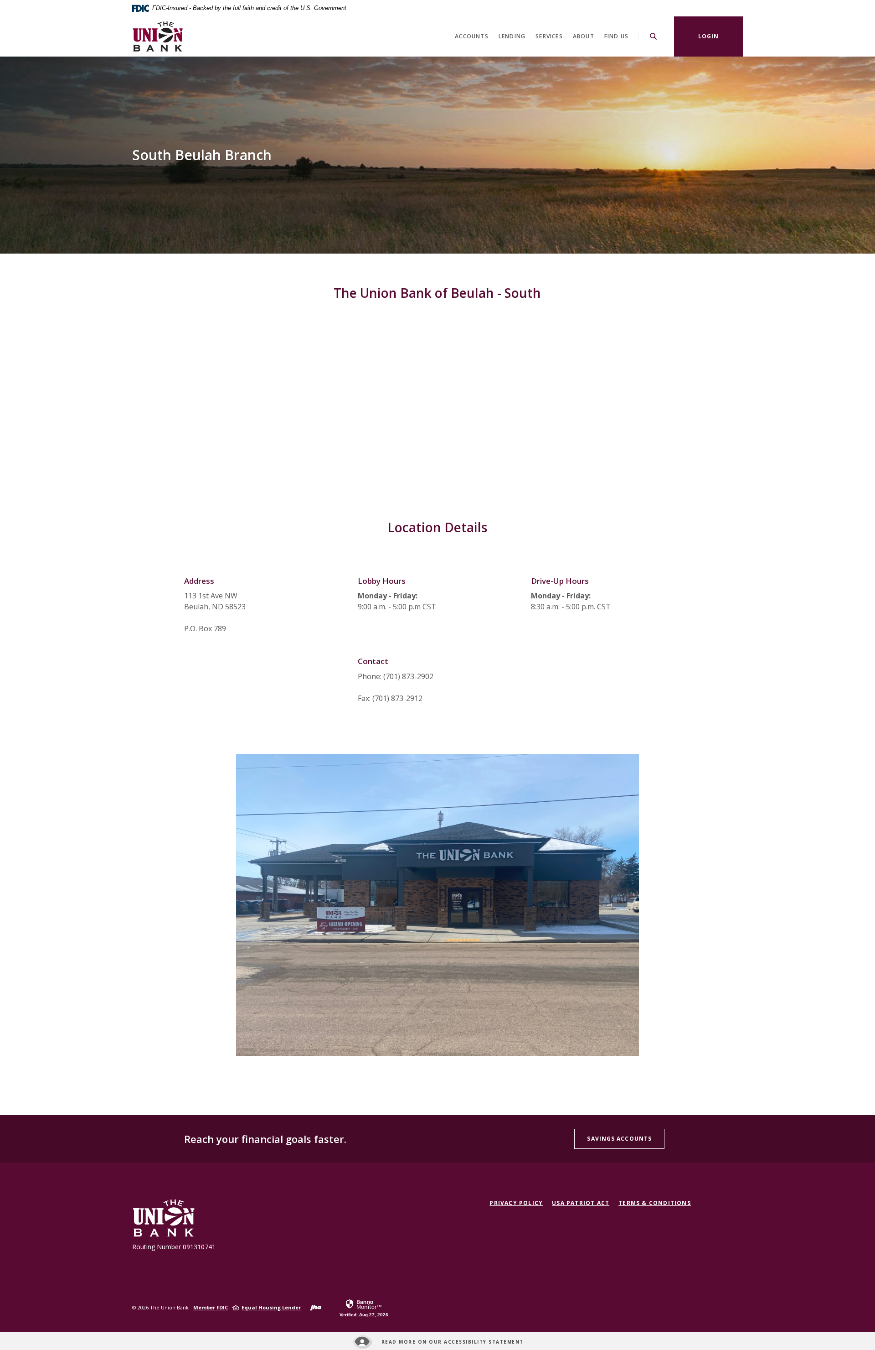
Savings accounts (619, 1138)
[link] (364, 1307)
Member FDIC (210, 1307)
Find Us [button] (616, 36)
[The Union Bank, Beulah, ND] (157, 36)
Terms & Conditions (654, 1203)
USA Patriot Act (580, 1203)
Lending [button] (512, 36)
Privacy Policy (516, 1203)
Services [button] (549, 36)
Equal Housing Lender (271, 1307)
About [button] (583, 36)
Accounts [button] (472, 36)
